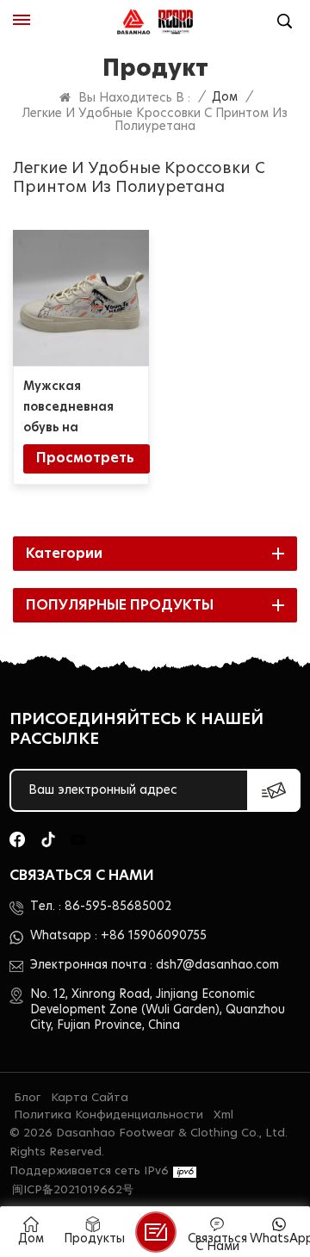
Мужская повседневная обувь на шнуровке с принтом (68, 409)
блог (27, 1098)
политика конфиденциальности (108, 1115)
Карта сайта (89, 1098)
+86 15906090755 (154, 936)
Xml (223, 1115)
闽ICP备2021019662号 (72, 1190)
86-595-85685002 (118, 907)
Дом (225, 97)
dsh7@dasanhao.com (217, 965)
